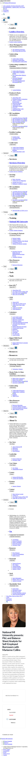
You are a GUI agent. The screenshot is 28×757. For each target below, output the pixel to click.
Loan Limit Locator (17, 317)
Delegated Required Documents (17, 78)
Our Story (12, 444)
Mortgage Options (16, 321)
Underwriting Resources (18, 71)
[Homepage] (4, 20)
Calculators (12, 314)
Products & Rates (14, 94)
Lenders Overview (17, 32)
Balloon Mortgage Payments (19, 326)
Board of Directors (17, 458)
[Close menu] (8, 18)
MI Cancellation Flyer (18, 119)
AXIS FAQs (15, 307)
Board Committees (17, 542)
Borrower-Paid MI (17, 103)
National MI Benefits (17, 477)
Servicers (6, 153)
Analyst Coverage (16, 581)
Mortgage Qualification (18, 319)
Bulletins (12, 87)
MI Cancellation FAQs (18, 120)
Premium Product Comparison (19, 99)
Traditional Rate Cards (17, 109)
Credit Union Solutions (18, 147)
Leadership (12, 455)
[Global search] (7, 602)
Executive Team (16, 460)
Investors (6, 499)
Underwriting (12, 55)
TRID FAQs (15, 344)
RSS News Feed (16, 591)
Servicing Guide (16, 382)
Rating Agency (16, 555)
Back (5, 18)
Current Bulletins (16, 90)
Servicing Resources (14, 207)
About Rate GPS (16, 97)
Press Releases (16, 451)
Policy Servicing (16, 179)
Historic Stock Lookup (18, 579)
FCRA (4, 752)
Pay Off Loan (15, 333)
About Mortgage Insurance (16, 46)
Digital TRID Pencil (14, 339)
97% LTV (14, 107)
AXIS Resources (16, 309)
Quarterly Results (16, 567)
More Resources (13, 262)
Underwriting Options (17, 58)
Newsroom (6, 10)
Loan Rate (15, 332)
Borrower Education (17, 265)
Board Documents (16, 543)
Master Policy (15, 380)
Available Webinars (17, 257)
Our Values (15, 468)
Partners (12, 483)
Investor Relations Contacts (19, 593)
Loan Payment (16, 335)
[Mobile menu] (1, 3)
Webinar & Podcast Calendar (19, 243)
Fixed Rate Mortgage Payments (20, 322)
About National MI (17, 446)
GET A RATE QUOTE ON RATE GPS (13, 6)
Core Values (12, 465)
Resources (15, 139)
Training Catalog (16, 239)
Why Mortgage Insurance (18, 49)
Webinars (13, 722)
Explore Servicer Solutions (16, 171)
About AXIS (15, 302)
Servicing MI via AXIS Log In (20, 210)
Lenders (5, 22)
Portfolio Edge (16, 137)
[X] (5, 742)
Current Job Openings (17, 478)
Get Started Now (16, 138)
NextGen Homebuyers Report (19, 408)
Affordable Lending (17, 106)
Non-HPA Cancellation (18, 126)
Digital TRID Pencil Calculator (20, 342)
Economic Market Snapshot (19, 406)
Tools (5, 266)
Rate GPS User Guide (17, 293)
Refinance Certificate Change (19, 184)
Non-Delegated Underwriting (19, 61)
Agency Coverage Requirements (16, 101)
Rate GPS (12, 287)
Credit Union (12, 144)
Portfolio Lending (14, 134)
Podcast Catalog (16, 238)
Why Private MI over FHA (19, 51)
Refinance (14, 329)
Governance (15, 539)
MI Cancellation (13, 115)
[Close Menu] (15, 155)
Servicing (12, 176)
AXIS (11, 299)
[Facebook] (7, 744)
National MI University (18, 222)
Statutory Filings (16, 569)
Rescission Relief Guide (18, 381)
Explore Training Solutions (16, 230)
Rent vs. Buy (15, 330)
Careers (11, 474)
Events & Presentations (18, 554)
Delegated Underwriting (18, 60)
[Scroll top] (14, 737)
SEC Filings (15, 565)
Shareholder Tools (14, 585)
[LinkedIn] (7, 741)
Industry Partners (16, 486)
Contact (11, 491)
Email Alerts (15, 588)
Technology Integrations (15, 366)
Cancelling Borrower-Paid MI (19, 118)
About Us (6, 411)
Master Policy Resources (18, 378)
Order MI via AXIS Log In (19, 303)
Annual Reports (16, 566)
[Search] (4, 14)
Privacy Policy (6, 749)
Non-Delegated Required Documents (18, 81)
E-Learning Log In (17, 242)
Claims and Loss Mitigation (19, 180)
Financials (12, 560)
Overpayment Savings (17, 328)
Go (10, 531)
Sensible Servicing (17, 182)
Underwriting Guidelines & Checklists (18, 68)
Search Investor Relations (18, 594)
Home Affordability (17, 318)
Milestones (15, 448)
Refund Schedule (16, 110)
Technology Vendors (17, 369)
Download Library (17, 590)
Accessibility (6, 751)
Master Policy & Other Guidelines (17, 375)
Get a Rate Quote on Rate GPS (20, 291)
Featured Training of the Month (20, 241)
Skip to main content (5, 0)
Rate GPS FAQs (16, 294)
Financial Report (16, 563)
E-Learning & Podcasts (15, 235)
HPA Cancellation (16, 122)
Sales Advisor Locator (17, 409)
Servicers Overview (17, 163)
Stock (11, 575)
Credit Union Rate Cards (18, 151)
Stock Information (16, 578)
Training (5, 212)
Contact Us (6, 11)
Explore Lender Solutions (15, 42)
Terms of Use (6, 753)
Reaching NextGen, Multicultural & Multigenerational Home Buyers (18, 253)
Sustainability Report (17, 469)
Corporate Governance (15, 536)
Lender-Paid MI (16, 104)
